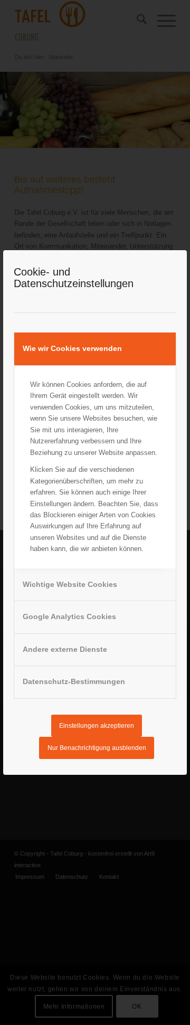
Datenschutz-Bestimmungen (74, 681)
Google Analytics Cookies (69, 616)
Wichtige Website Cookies (70, 584)
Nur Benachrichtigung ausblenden (97, 748)
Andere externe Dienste (65, 649)
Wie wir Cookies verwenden (72, 348)
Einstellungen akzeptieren (96, 725)
